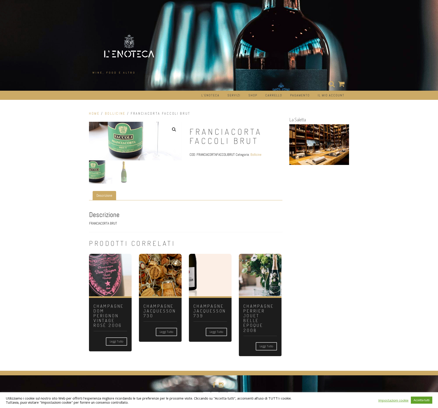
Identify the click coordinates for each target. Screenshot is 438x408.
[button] (174, 129)
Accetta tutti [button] (422, 400)
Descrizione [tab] (104, 195)
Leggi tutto (116, 341)
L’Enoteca (210, 95)
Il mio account (331, 95)
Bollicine (115, 113)
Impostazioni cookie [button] (393, 400)
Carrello (273, 95)
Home (94, 113)
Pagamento (300, 95)
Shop (252, 95)
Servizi (233, 95)
